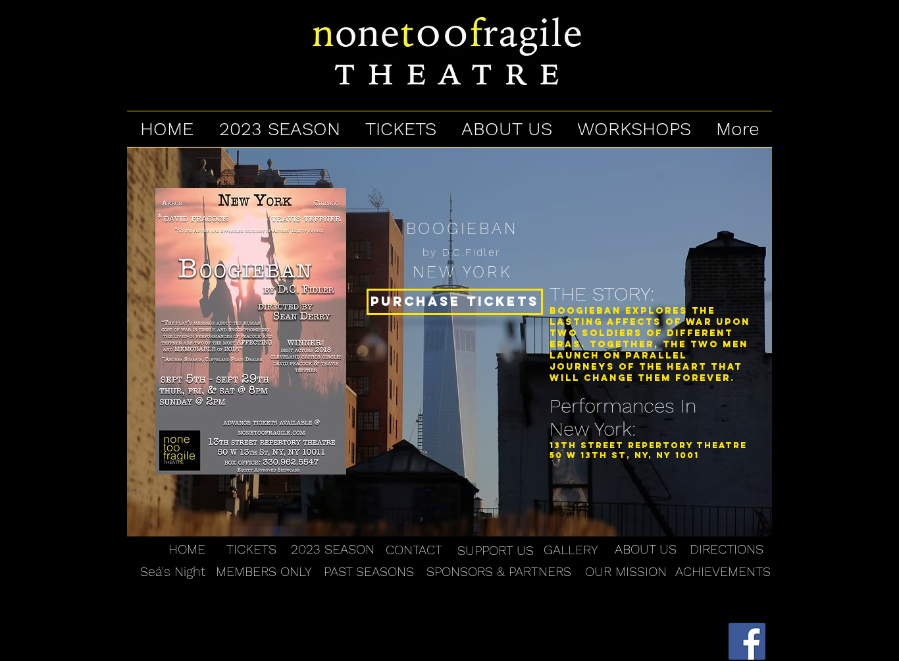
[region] (449, 342)
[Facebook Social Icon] (747, 641)
